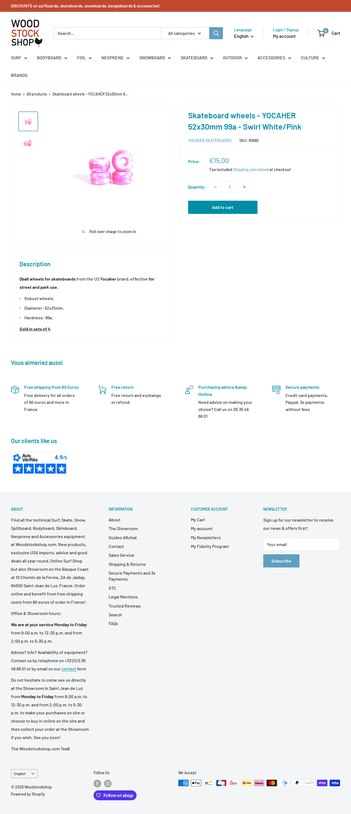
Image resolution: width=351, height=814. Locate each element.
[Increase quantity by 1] (244, 187)
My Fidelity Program (210, 546)
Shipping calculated (250, 169)
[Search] (216, 33)
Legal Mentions (123, 596)
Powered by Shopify (28, 794)
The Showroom (123, 528)
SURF (16, 57)
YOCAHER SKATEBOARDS (209, 140)
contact (68, 668)
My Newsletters (206, 537)
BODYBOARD (49, 57)
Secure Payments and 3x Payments (132, 575)
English (20, 773)
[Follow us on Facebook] (97, 783)
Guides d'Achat (123, 537)
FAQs (113, 623)
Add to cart (222, 207)
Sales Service (121, 555)
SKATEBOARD (194, 57)
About (114, 519)
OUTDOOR (232, 57)
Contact (116, 546)
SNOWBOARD (152, 57)
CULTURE (310, 57)
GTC (112, 588)
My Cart (198, 519)
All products (37, 94)
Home (16, 94)
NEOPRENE (112, 57)
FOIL (81, 57)
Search (115, 614)
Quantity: (197, 186)
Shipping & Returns (127, 564)
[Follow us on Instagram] (108, 783)
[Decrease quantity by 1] (215, 187)
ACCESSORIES (271, 57)
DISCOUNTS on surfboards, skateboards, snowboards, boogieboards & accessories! (85, 5)
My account (284, 36)
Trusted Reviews (125, 605)
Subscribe (281, 560)
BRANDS (19, 75)
